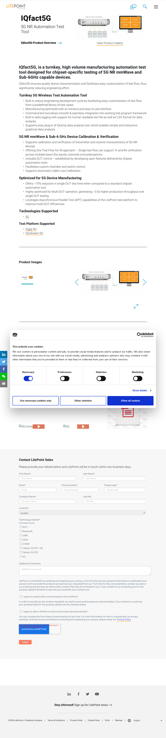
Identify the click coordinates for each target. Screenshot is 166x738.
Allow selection (83, 400)
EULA (107, 720)
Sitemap (118, 720)
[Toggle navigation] (156, 7)
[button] (76, 282)
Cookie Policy (94, 720)
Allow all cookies (130, 400)
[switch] (64, 378)
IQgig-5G (30, 229)
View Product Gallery (110, 43)
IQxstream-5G (34, 233)
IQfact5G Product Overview (38, 43)
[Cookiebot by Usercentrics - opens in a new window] (139, 334)
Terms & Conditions (56, 720)
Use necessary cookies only (35, 400)
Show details (139, 390)
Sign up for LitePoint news (81, 705)
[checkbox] (82, 541)
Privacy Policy (124, 619)
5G (27, 217)
